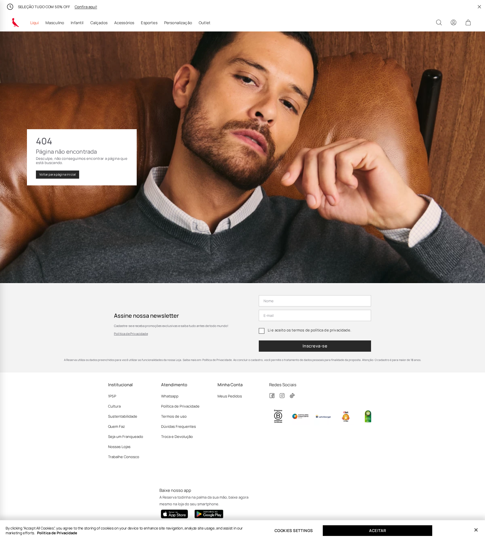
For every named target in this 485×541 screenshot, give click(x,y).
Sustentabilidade (122, 416)
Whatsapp (170, 396)
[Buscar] (439, 22)
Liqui (34, 23)
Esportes (149, 23)
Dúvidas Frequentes (178, 426)
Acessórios (124, 23)
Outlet (205, 23)
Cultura (114, 406)
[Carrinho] (468, 22)
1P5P (112, 396)
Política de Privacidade (131, 333)
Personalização (178, 23)
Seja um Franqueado (125, 436)
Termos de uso (174, 416)
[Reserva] (15, 22)
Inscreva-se (315, 346)
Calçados (98, 23)
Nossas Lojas (119, 446)
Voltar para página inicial (57, 174)
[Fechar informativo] (479, 6)
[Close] (476, 530)
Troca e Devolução (177, 436)
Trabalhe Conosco (123, 456)
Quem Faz (116, 426)
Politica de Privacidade (57, 532)
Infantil (77, 23)
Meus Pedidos (230, 396)
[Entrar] (453, 22)
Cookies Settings (293, 530)
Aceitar (377, 530)
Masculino (54, 23)
